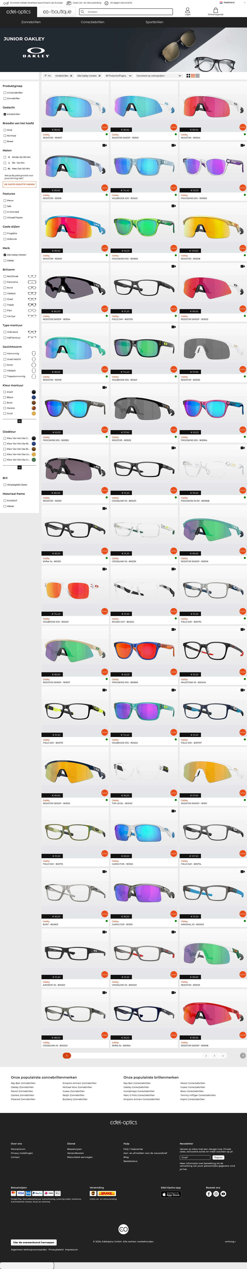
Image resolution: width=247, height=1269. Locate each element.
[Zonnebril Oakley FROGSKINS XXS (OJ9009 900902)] (75, 407)
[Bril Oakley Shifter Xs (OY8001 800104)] (144, 1012)
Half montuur (13, 337)
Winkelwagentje (215, 14)
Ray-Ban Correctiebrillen (137, 1083)
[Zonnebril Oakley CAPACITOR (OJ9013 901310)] (144, 891)
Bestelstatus (130, 1161)
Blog (126, 1157)
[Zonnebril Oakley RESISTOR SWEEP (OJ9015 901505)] (75, 770)
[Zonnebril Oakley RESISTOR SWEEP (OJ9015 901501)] (144, 104)
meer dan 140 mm (19, 168)
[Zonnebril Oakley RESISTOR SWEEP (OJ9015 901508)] (213, 1012)
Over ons (16, 1143)
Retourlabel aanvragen (80, 1157)
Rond (10, 287)
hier (184, 1169)
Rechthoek (12, 276)
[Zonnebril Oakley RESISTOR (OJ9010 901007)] (75, 104)
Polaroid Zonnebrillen (23, 1099)
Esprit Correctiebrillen (192, 1099)
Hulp (126, 1143)
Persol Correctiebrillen (192, 1083)
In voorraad (13, 212)
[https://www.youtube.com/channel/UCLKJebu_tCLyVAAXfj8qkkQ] (223, 1194)
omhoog (230, 1241)
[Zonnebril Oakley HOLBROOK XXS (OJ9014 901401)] (144, 347)
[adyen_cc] (13, 1193)
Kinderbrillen (13, 114)
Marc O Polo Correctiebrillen (139, 1095)
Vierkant (11, 293)
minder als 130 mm (19, 157)
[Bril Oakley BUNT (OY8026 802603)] (75, 891)
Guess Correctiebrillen (192, 1087)
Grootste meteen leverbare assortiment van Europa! (36, 3)
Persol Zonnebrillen (22, 1091)
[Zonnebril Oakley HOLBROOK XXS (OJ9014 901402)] (144, 165)
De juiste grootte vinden (19, 184)
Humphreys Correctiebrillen (139, 1091)
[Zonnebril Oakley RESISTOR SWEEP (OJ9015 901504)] (75, 286)
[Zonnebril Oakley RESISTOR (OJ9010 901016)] (75, 165)
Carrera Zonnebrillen (22, 1095)
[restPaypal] (37, 1193)
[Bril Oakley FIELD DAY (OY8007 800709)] (144, 286)
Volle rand (12, 332)
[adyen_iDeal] (49, 1193)
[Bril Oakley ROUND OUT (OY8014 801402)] (144, 589)
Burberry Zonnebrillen (75, 1099)
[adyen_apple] (58, 1193)
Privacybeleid (56, 1249)
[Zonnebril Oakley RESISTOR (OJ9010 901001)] (75, 468)
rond (10, 365)
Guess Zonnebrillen (74, 1091)
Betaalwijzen (74, 1149)
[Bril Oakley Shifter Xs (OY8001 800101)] (75, 528)
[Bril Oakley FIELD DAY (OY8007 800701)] (75, 710)
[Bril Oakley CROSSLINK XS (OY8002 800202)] (75, 1012)
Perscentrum (18, 1149)
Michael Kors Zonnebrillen (77, 1087)
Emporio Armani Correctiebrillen (142, 1099)
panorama (12, 282)
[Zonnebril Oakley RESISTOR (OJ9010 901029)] (144, 407)
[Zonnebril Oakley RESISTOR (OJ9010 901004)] (213, 104)
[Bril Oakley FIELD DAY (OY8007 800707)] (213, 710)
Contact (15, 1157)
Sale (9, 206)
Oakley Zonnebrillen (22, 1087)
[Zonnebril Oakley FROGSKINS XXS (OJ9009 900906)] (144, 649)
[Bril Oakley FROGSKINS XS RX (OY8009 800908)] (213, 468)
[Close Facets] (19, 76)
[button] (18, 12)
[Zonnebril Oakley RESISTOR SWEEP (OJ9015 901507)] (75, 649)
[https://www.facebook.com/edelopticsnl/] (209, 1194)
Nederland (229, 2)
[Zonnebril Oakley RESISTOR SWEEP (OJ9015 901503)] (213, 286)
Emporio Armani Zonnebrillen (79, 1083)
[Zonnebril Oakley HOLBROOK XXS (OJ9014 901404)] (144, 710)
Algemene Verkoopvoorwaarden (29, 1249)
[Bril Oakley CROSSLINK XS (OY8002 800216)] (144, 528)
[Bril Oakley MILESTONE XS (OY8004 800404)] (213, 649)
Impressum (71, 1249)
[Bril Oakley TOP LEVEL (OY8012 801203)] (144, 770)
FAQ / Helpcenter (133, 1149)
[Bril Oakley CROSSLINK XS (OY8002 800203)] (144, 952)
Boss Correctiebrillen (192, 1091)
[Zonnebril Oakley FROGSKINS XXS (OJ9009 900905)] (144, 226)
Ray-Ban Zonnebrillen (23, 1083)
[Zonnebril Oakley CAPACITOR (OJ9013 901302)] (144, 831)
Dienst (71, 1143)
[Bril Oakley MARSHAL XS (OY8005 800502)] (213, 891)
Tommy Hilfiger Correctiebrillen (198, 1095)
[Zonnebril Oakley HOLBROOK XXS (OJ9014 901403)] (75, 589)
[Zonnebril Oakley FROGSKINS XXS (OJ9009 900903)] (213, 165)
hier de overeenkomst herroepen (33, 1242)
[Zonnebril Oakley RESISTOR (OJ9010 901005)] (75, 226)
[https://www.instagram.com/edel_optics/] (216, 1194)
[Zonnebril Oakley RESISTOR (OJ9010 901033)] (213, 952)
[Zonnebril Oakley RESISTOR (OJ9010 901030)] (213, 347)
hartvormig (13, 353)
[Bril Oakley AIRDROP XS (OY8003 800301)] (75, 952)
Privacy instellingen (22, 1153)
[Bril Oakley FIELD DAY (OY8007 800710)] (213, 589)
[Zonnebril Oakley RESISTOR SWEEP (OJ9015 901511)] (213, 770)
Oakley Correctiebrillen (136, 1087)
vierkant (11, 370)
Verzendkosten (75, 1153)
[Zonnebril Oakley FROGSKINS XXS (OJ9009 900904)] (213, 407)
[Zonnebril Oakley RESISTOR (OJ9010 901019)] (75, 347)
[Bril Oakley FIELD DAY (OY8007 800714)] (213, 831)
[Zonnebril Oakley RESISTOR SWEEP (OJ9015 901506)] (213, 528)
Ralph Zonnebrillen (73, 1095)
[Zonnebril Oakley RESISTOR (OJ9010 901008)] (213, 226)
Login (187, 14)
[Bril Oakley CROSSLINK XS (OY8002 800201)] (144, 468)
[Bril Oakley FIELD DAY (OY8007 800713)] (75, 831)
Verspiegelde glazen (17, 484)
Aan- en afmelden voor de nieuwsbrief (145, 1153)
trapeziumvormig (16, 376)
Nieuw (10, 200)
